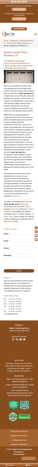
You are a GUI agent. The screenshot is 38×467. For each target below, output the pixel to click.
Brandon (7, 209)
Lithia (28, 207)
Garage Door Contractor (19, 436)
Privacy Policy (19, 454)
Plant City (14, 209)
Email (7, 241)
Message (8, 255)
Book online (28, 459)
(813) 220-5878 (19, 1)
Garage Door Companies (19, 431)
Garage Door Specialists (19, 444)
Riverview (24, 204)
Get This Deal (19, 9)
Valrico (9, 221)
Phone (7, 248)
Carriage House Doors (19, 440)
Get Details (19, 19)
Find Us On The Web (19, 337)
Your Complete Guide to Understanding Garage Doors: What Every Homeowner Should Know (19, 392)
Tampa (11, 217)
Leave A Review (19, 29)
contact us (16, 196)
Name (7, 234)
